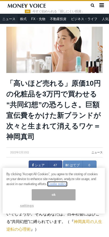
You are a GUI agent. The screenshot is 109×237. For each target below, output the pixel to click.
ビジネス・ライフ (84, 19)
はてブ (74, 165)
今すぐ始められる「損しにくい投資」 (58, 11)
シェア (39, 165)
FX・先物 (38, 19)
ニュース (8, 19)
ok (54, 195)
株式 (23, 19)
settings (27, 206)
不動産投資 (58, 19)
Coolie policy (57, 184)
